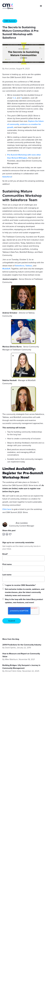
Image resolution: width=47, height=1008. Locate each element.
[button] (41, 6)
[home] (7, 6)
